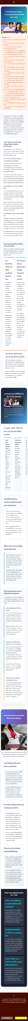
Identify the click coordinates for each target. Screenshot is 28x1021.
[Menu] (2, 2)
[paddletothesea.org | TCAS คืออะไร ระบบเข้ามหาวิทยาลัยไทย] (14, 2)
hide (8, 37)
